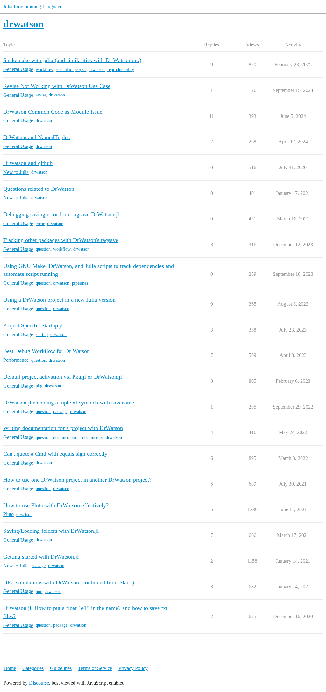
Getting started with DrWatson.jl (41, 556)
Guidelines (61, 668)
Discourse (39, 683)
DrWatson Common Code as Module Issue (52, 112)
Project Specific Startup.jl (33, 325)
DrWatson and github (28, 163)
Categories (33, 668)
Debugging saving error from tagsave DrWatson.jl (61, 214)
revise (41, 95)
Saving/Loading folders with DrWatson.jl (51, 531)
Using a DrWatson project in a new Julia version (59, 299)
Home (10, 668)
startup (42, 334)
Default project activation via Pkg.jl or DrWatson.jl (62, 377)
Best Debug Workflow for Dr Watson (46, 351)
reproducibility (120, 69)
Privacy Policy (133, 668)
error (40, 223)
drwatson (97, 69)
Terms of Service (95, 668)
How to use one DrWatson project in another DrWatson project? (77, 479)
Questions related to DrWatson (38, 189)
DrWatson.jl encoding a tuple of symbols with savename (68, 402)
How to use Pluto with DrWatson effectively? (56, 505)
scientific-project (71, 69)
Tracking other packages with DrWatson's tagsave (60, 240)
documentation (66, 437)
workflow (44, 69)
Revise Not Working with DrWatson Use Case (56, 86)
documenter (92, 437)
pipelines (80, 283)
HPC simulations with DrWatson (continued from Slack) (68, 582)
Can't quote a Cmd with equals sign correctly (55, 454)
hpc (39, 591)
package (60, 411)
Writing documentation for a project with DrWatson (63, 428)
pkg (39, 385)
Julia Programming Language (32, 6)
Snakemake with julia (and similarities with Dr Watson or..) (72, 60)
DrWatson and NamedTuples (36, 137)
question (43, 249)
